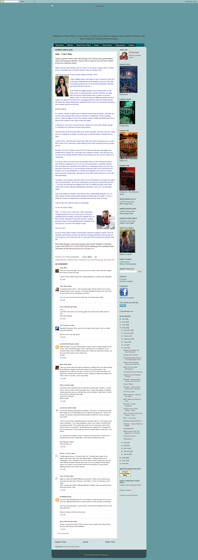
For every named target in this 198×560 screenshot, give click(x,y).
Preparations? (128, 439)
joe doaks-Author (66, 408)
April (125, 445)
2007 (124, 460)
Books (96, 45)
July (125, 345)
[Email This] (83, 257)
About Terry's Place (84, 45)
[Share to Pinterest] (91, 257)
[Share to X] (87, 257)
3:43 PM (62, 447)
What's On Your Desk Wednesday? (130, 368)
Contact (131, 45)
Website (70, 45)
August (126, 342)
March (126, 448)
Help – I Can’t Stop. (129, 418)
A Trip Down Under (129, 436)
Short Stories (107, 45)
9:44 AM (62, 318)
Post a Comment (63, 533)
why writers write (109, 260)
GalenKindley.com (66, 444)
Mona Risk (63, 364)
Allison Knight (65, 385)
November (127, 333)
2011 (123, 322)
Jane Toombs (64, 476)
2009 (124, 328)
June (125, 348)
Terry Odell (66, 257)
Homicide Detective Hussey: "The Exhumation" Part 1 (132, 358)
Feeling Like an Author (130, 355)
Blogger (110, 555)
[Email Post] (95, 257)
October (126, 336)
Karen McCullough (97, 260)
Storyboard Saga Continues (132, 421)
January (126, 454)
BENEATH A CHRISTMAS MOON (77, 246)
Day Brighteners (128, 428)
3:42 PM (62, 515)
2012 (124, 319)
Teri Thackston (65, 325)
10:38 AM (63, 358)
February (127, 451)
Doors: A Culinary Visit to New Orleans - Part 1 (133, 414)
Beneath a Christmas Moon (69, 260)
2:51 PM (62, 401)
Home (85, 542)
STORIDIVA (64, 497)
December (127, 330)
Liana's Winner (128, 384)
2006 (124, 463)
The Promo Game (129, 392)
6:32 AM (62, 279)
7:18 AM (62, 529)
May (125, 442)
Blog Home (60, 45)
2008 (124, 458)
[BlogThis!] (85, 257)
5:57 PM (62, 469)
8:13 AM (62, 490)
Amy (61, 267)
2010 (124, 325)
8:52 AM (62, 300)
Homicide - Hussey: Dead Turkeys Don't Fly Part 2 (132, 380)
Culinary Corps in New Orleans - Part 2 (130, 409)
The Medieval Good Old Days (133, 372)
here (71, 297)
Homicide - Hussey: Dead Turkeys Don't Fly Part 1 (132, 388)
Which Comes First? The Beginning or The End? (131, 432)
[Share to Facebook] (89, 257)
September (127, 339)
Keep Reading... (61, 109)
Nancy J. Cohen (65, 453)
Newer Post (60, 542)
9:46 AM (62, 337)
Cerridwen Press (84, 260)
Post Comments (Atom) (71, 546)
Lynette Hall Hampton (67, 344)
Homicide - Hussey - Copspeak (130, 404)
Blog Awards (120, 45)
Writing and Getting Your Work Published (131, 351)
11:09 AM (63, 378)
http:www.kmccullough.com (84, 248)
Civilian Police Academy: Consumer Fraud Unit (131, 363)
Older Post (110, 542)
